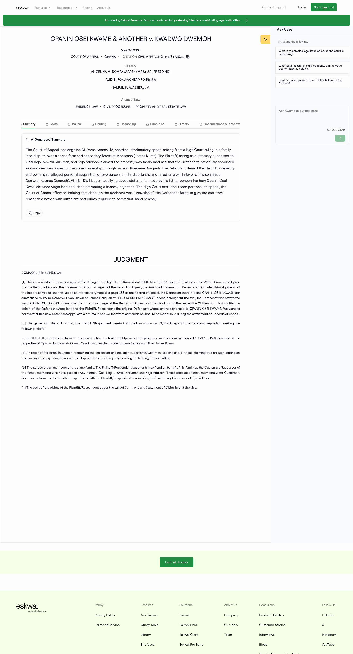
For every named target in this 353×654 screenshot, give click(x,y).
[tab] (28, 124)
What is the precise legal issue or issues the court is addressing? (311, 52)
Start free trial (324, 7)
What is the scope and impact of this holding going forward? (310, 81)
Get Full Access (176, 562)
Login (302, 7)
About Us (103, 8)
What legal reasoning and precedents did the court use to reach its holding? (310, 67)
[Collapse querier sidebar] (265, 39)
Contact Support (274, 7)
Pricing (87, 8)
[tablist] (130, 124)
